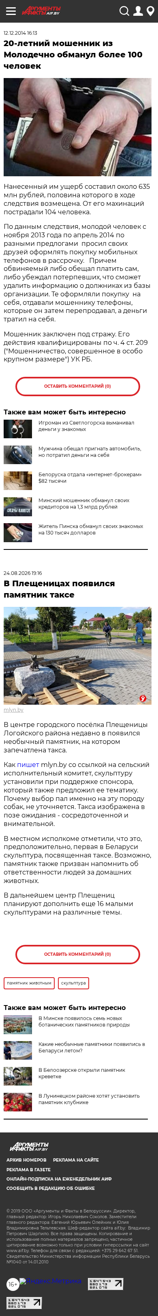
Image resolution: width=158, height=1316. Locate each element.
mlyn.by (13, 710)
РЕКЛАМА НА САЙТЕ (76, 1160)
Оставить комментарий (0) (77, 386)
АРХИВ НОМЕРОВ (26, 1160)
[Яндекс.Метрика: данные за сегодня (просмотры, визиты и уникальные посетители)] (50, 1281)
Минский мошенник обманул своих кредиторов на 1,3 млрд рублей (83, 503)
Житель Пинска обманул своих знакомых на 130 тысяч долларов (90, 529)
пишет (28, 765)
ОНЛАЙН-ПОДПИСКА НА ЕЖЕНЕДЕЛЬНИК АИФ (59, 1179)
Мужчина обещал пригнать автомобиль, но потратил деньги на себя (89, 452)
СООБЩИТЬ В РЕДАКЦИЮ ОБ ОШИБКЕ (50, 1188)
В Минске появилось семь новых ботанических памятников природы (84, 1021)
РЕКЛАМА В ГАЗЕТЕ (28, 1169)
